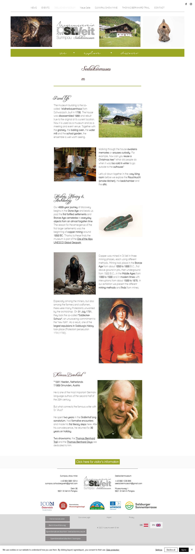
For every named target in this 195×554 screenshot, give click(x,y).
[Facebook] (186, 4)
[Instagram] (191, 4)
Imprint (109, 517)
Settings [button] (158, 549)
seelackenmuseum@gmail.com (128, 483)
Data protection (112, 549)
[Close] (191, 550)
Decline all (171, 549)
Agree (183, 549)
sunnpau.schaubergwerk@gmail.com (61, 483)
